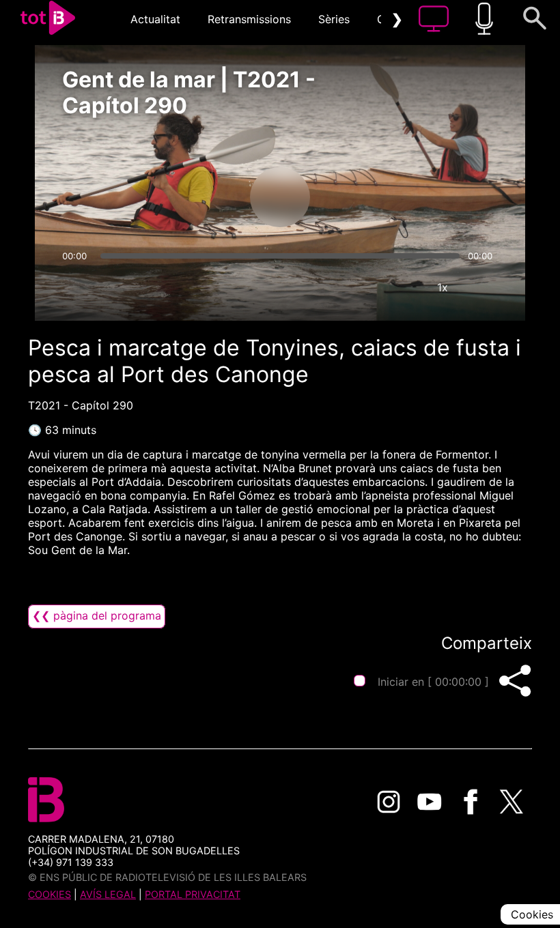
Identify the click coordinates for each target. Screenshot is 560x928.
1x (442, 287)
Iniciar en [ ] (433, 681)
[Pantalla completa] (483, 287)
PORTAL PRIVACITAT (192, 894)
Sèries (334, 19)
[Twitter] (511, 801)
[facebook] (470, 801)
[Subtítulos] (360, 287)
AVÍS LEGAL (108, 894)
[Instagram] (388, 801)
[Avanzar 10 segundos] (351, 197)
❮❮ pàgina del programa (96, 615)
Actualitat (155, 19)
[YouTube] (429, 801)
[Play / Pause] (280, 197)
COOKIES (49, 894)
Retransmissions (249, 19)
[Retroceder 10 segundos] (208, 197)
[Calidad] (401, 287)
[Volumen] (76, 287)
